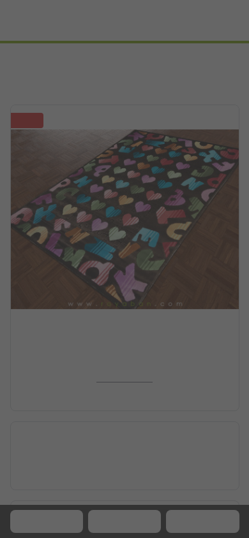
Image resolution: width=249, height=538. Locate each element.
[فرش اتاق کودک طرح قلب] (125, 216)
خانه (231, 57)
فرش (200, 57)
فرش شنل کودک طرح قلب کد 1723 (124, 361)
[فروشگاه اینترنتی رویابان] (203, 20)
